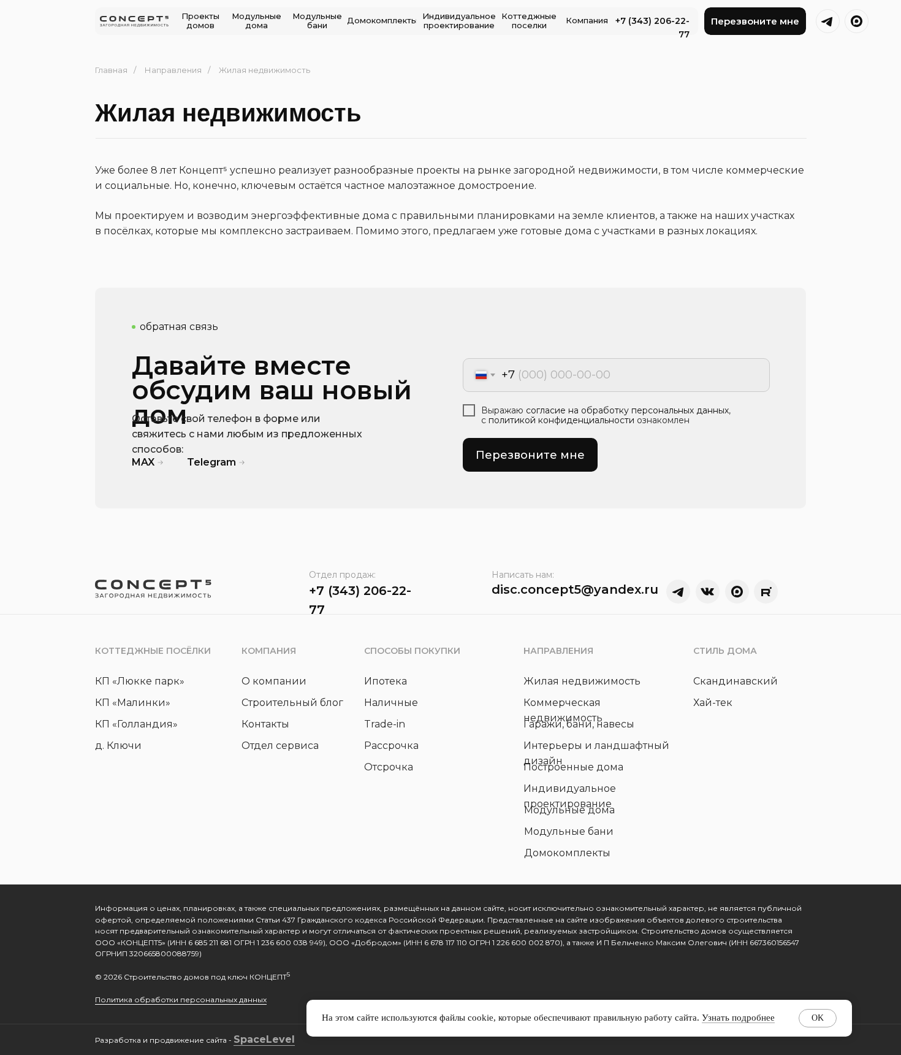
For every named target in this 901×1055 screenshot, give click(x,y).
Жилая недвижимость (582, 681)
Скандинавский (735, 681)
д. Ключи (118, 745)
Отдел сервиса (280, 745)
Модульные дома (569, 810)
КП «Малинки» (132, 702)
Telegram (211, 462)
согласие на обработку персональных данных (627, 410)
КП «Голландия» (136, 724)
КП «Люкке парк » (139, 681)
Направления (173, 70)
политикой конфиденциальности (561, 420)
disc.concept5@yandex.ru (575, 589)
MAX (143, 462)
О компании (273, 681)
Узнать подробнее (738, 1017)
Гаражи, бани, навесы (578, 724)
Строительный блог (292, 702)
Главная (111, 70)
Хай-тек (712, 702)
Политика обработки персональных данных (181, 999)
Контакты (265, 724)
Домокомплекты (567, 853)
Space (250, 1039)
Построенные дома (573, 767)
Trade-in (384, 724)
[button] (755, 21)
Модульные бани (569, 831)
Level (280, 1039)
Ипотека (385, 681)
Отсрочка (388, 767)
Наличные (391, 702)
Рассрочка (391, 745)
